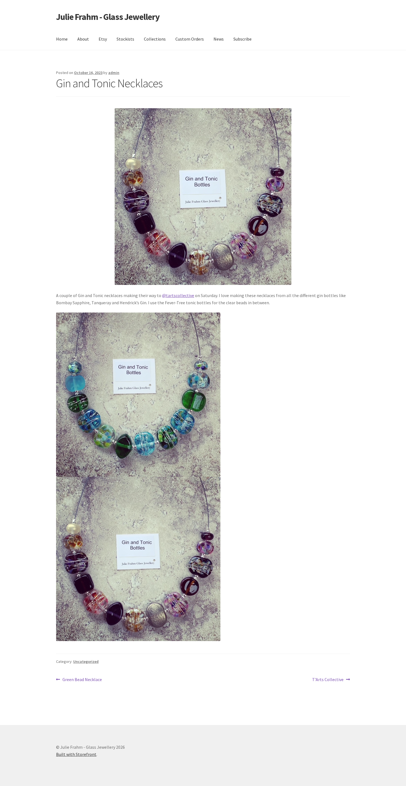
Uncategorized (86, 661)
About (83, 39)
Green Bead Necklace (82, 679)
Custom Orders (189, 39)
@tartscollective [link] (178, 295)
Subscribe (242, 39)
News (218, 39)
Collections (155, 39)
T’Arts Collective (328, 679)
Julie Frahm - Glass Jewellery (108, 16)
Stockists (125, 39)
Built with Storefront (76, 754)
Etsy (103, 39)
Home (62, 39)
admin (113, 72)
